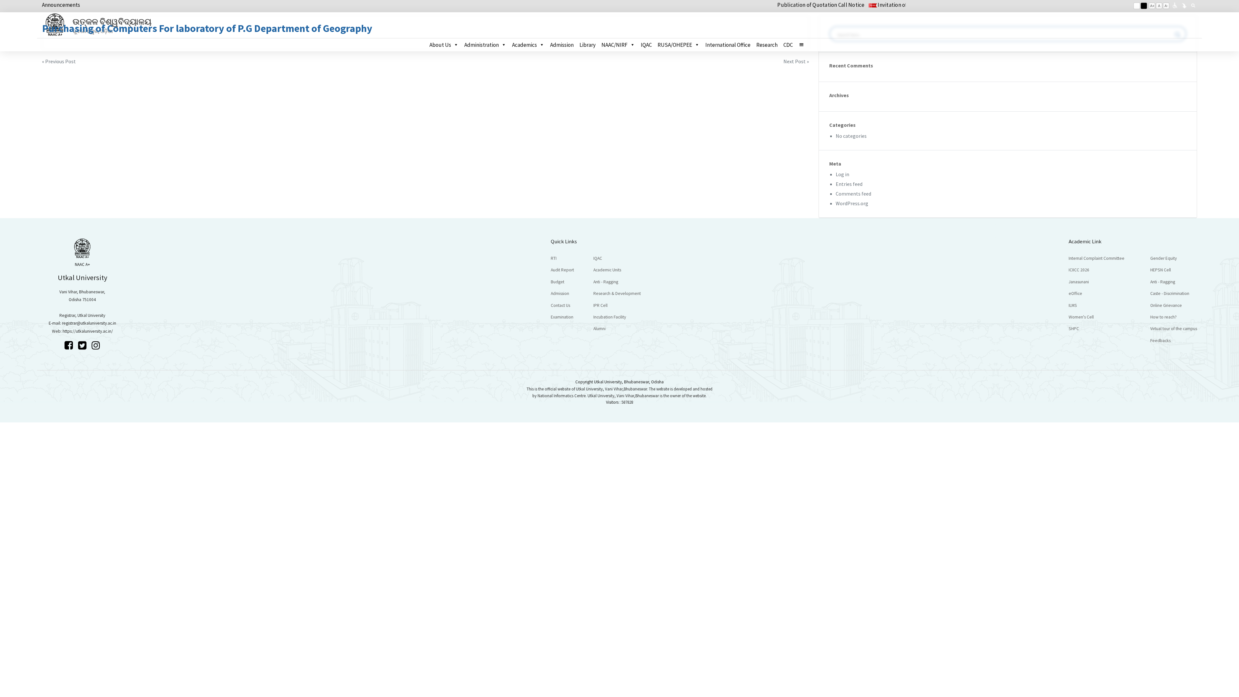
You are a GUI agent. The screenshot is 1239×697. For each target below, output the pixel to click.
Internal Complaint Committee (1096, 258)
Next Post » (796, 61)
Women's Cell (1081, 317)
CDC (788, 44)
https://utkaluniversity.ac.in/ (88, 331)
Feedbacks (1160, 340)
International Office (727, 44)
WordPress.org (852, 203)
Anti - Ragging (605, 282)
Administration (481, 44)
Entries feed (849, 184)
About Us (440, 44)
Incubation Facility (609, 317)
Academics (524, 44)
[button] (804, 44)
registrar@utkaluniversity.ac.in (89, 323)
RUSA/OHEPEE (675, 44)
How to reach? (1163, 317)
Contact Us (560, 305)
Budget (557, 282)
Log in (842, 174)
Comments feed (853, 193)
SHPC (1074, 328)
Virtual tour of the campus (1173, 328)
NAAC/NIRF (614, 44)
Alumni (599, 328)
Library (587, 44)
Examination (562, 317)
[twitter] (83, 345)
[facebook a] (70, 345)
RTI (554, 258)
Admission (562, 44)
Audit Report (562, 270)
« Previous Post (59, 61)
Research (767, 44)
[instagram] (96, 345)
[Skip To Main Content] (1184, 4)
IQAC (646, 44)
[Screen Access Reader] (1175, 4)
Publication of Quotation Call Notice (795, 4)
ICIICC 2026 (1079, 270)
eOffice (1075, 293)
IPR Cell (600, 305)
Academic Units (607, 270)
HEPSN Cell (1160, 270)
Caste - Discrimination (1169, 293)
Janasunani (1079, 282)
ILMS (1073, 305)
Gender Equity (1163, 258)
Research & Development (617, 293)
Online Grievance (1166, 305)
